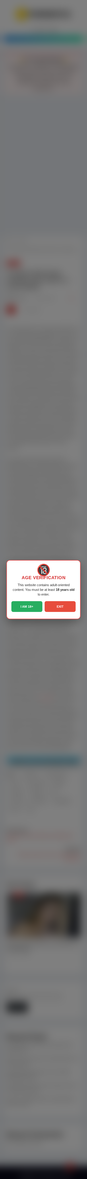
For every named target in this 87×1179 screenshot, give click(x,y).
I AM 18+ (27, 606)
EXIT (60, 606)
